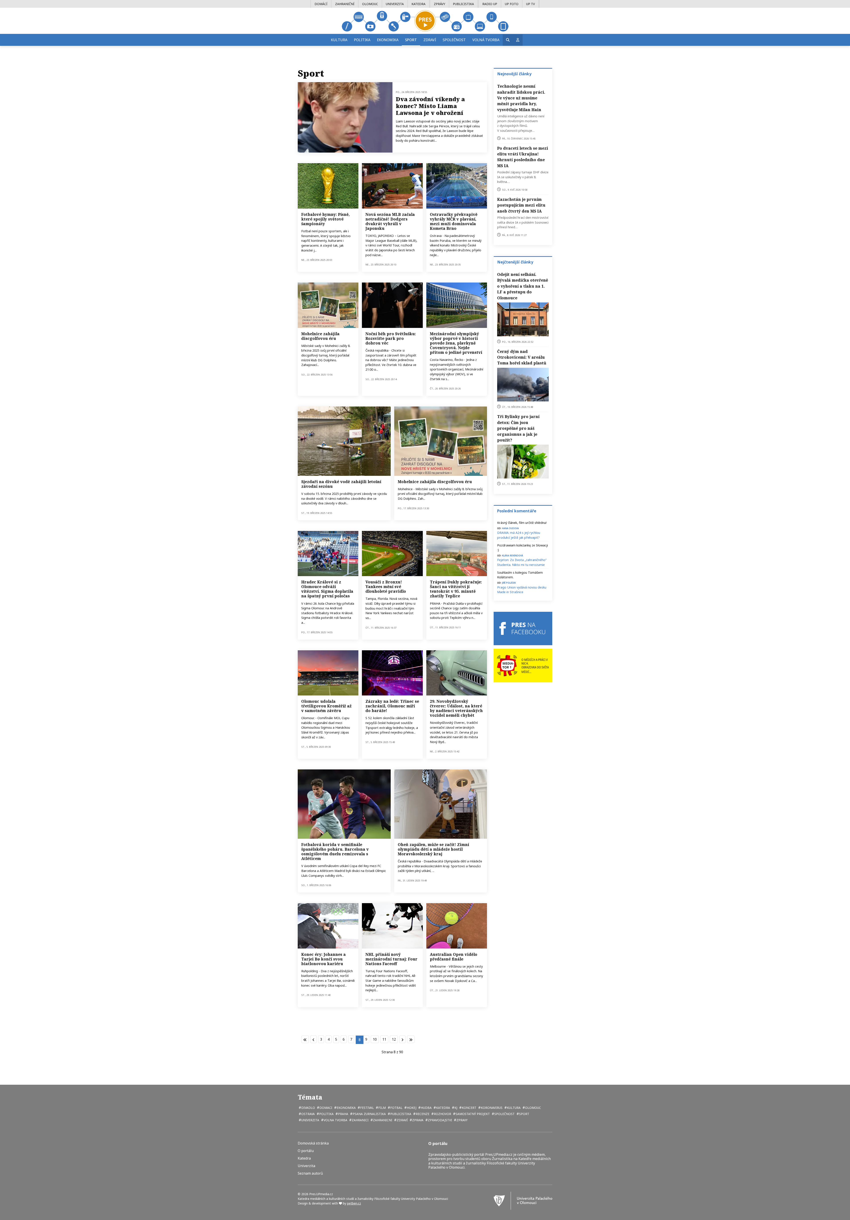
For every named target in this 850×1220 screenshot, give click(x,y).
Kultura (339, 39)
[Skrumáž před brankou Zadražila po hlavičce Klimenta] (328, 553)
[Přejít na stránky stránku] (313, 1039)
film (381, 1108)
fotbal (395, 1108)
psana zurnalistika (369, 1114)
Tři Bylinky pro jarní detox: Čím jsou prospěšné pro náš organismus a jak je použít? (518, 428)
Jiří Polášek (509, 582)
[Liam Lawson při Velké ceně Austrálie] (345, 117)
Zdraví (429, 39)
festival (366, 1108)
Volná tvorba (485, 39)
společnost (504, 1114)
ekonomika (346, 1108)
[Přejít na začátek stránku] (305, 1039)
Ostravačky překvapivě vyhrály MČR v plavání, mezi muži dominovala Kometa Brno (453, 221)
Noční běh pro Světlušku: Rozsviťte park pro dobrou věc (390, 338)
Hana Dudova (510, 528)
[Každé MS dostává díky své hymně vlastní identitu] (328, 185)
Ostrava (307, 1114)
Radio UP (489, 4)
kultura (513, 1108)
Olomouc (370, 4)
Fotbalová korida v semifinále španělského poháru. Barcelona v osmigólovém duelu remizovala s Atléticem (335, 851)
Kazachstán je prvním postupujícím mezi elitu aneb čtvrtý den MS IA (521, 205)
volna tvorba (335, 1120)
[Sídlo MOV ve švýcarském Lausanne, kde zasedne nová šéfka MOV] (456, 305)
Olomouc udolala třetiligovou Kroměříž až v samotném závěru (326, 706)
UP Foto (511, 4)
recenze (422, 1114)
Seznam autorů (310, 1173)
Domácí (321, 4)
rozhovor (442, 1114)
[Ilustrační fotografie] (392, 305)
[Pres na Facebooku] (523, 628)
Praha (342, 1114)
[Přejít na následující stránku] (402, 1039)
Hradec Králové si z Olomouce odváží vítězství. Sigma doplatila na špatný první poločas (327, 588)
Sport (411, 39)
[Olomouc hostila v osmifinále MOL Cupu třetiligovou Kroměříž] (328, 672)
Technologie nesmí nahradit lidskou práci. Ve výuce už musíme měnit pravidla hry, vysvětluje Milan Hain (521, 97)
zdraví (402, 1120)
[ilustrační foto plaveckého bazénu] (456, 185)
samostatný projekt (472, 1114)
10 (375, 1039)
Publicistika (463, 4)
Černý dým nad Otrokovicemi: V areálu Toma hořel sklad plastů (521, 357)
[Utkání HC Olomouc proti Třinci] (392, 672)
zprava (417, 1120)
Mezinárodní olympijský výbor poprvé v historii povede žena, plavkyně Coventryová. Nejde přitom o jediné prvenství (456, 343)
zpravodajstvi (439, 1120)
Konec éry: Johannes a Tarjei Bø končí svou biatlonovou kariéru (323, 959)
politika (326, 1114)
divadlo (307, 1108)
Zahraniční (344, 4)
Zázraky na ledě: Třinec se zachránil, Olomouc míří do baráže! (392, 706)
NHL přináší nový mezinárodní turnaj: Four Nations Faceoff (391, 959)
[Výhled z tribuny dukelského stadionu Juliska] (456, 553)
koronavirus (491, 1108)
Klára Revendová (512, 555)
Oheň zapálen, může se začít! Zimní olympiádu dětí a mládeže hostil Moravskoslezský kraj (433, 849)
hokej (411, 1108)
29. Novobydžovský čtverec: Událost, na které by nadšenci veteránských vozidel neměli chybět (456, 708)
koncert (468, 1108)
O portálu (306, 1151)
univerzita (309, 1120)
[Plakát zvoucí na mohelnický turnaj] (440, 441)
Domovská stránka (313, 1143)
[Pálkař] (392, 185)
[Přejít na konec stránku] (411, 1039)
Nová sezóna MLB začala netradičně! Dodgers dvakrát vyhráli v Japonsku (390, 221)
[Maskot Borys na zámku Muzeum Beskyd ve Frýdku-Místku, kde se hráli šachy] (440, 804)
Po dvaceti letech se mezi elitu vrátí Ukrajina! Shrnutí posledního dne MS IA (522, 156)
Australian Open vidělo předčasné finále (453, 957)
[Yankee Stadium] (392, 553)
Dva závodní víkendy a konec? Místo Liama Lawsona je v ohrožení (430, 105)
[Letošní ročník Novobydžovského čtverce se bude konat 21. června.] (456, 672)
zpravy (462, 1120)
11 (384, 1039)
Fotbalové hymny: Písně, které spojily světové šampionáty (325, 219)
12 (394, 1039)
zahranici (360, 1120)
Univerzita (395, 4)
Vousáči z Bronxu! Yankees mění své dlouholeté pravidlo (385, 586)
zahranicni (382, 1120)
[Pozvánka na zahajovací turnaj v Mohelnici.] (328, 305)
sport (523, 1114)
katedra (442, 1108)
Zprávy (439, 4)
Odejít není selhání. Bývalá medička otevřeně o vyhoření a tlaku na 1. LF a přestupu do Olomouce (522, 286)
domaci (325, 1108)
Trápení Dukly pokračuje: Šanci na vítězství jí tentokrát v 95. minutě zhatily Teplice (456, 588)
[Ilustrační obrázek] (456, 925)
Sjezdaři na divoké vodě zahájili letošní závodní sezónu (341, 484)
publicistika (400, 1114)
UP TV (530, 4)
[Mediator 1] (523, 665)
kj (455, 1108)
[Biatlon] (328, 925)
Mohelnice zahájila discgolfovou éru (320, 336)
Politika (362, 39)
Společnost (454, 39)
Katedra (418, 4)
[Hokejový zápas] (392, 925)
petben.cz (354, 1203)
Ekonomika (387, 39)
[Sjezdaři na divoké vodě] (344, 441)
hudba (426, 1108)
